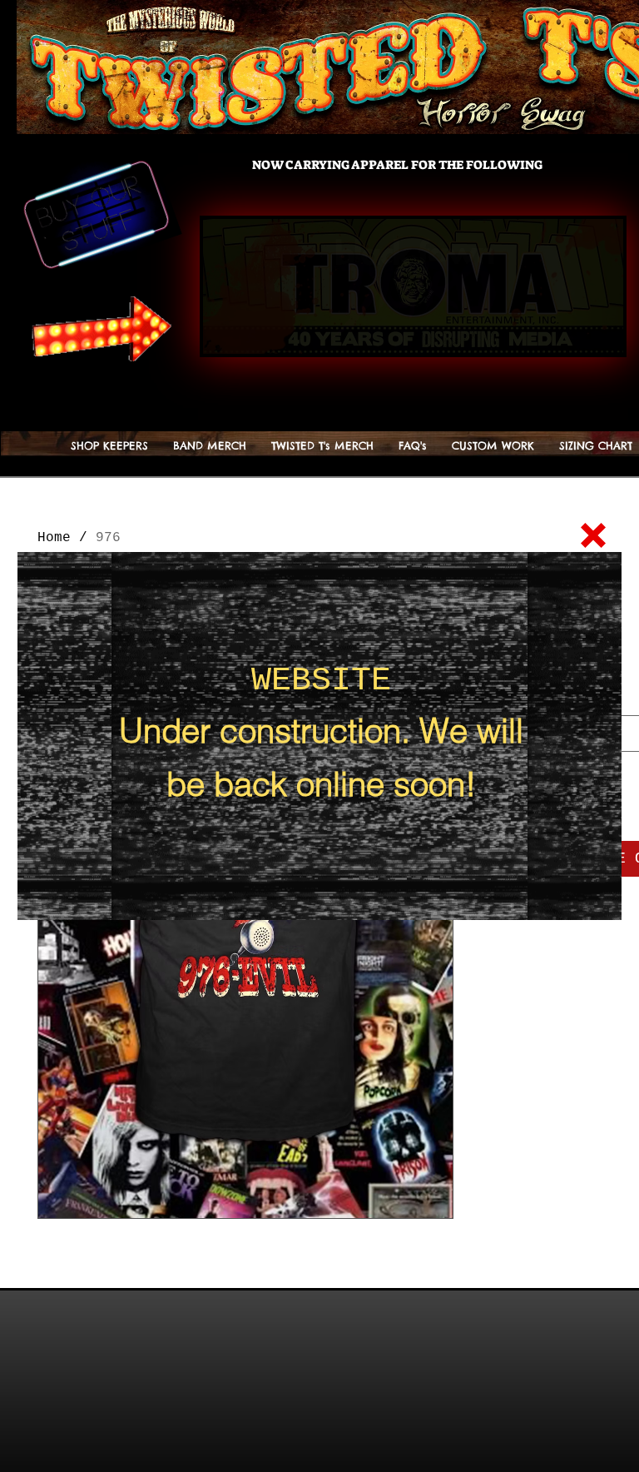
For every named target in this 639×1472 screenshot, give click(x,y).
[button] (593, 535)
